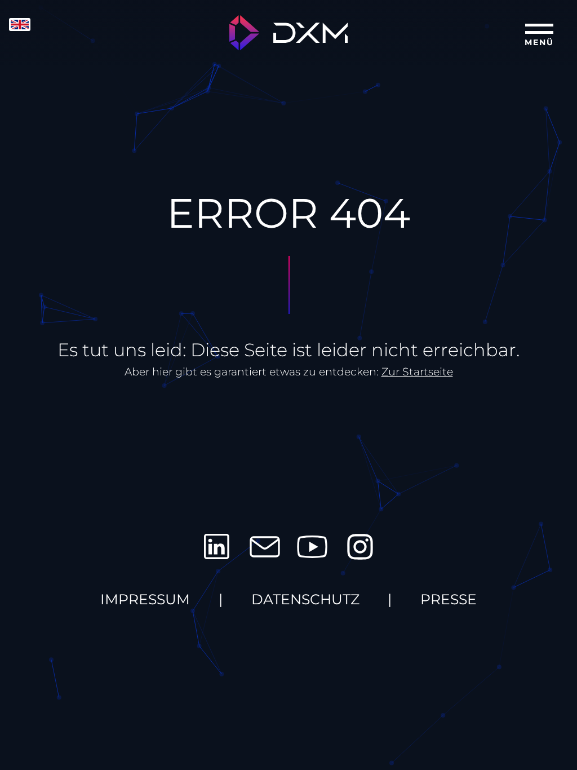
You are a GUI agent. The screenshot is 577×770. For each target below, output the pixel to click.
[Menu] (539, 31)
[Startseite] (288, 33)
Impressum (145, 599)
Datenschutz (305, 599)
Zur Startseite (417, 371)
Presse (448, 599)
